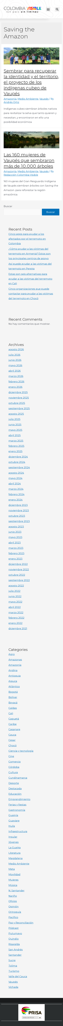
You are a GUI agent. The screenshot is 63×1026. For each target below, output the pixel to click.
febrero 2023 (16, 553)
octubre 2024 (16, 462)
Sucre (12, 960)
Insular (12, 836)
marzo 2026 (15, 376)
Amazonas (15, 659)
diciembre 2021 (17, 628)
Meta (11, 869)
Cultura (13, 772)
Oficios (12, 901)
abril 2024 (14, 483)
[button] (48, 9)
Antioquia (14, 675)
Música (12, 885)
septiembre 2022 (19, 580)
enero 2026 (15, 386)
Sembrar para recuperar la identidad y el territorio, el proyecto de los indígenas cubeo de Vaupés (31, 82)
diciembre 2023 (18, 505)
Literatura (14, 852)
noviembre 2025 (18, 397)
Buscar (8, 206)
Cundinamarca (17, 777)
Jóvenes (13, 842)
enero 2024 (15, 499)
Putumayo (15, 933)
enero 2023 (15, 558)
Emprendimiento (19, 799)
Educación (15, 793)
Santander (15, 954)
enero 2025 (15, 451)
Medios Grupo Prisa (31, 1017)
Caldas (12, 708)
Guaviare (13, 820)
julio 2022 (14, 591)
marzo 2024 (15, 488)
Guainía (13, 815)
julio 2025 (14, 419)
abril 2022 (14, 607)
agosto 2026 (16, 349)
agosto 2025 (16, 413)
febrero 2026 (16, 381)
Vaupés (44, 98)
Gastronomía (16, 810)
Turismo (13, 971)
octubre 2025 (16, 403)
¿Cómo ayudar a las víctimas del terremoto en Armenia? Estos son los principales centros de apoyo (29, 253)
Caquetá (13, 718)
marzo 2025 (15, 440)
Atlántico (14, 686)
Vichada (13, 987)
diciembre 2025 (18, 392)
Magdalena (15, 858)
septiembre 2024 (19, 467)
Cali (10, 713)
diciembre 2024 (18, 456)
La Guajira (14, 847)
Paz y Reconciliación (20, 922)
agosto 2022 (16, 585)
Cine (11, 756)
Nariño (12, 895)
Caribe (12, 724)
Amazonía (10, 98)
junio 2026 (14, 360)
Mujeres (13, 879)
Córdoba (13, 767)
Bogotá (13, 691)
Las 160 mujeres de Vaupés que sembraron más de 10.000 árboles (29, 160)
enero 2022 (15, 623)
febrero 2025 (16, 445)
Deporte (13, 783)
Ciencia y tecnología (20, 750)
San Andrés (15, 949)
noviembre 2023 (18, 510)
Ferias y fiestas (17, 804)
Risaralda (14, 944)
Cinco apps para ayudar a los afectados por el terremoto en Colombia (27, 239)
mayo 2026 (15, 365)
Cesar (12, 740)
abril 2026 (14, 370)
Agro (11, 654)
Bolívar (12, 697)
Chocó (12, 745)
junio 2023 (14, 531)
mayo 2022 (15, 601)
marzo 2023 (15, 548)
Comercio (14, 761)
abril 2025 (14, 435)
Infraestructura (17, 831)
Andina (12, 670)
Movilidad (14, 874)
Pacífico (13, 917)
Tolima (12, 965)
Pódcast (13, 928)
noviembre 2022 (18, 569)
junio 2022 (14, 596)
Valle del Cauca (17, 976)
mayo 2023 (15, 537)
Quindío (13, 938)
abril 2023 (14, 542)
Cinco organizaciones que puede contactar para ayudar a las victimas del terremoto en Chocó (30, 293)
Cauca (12, 734)
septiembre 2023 (19, 521)
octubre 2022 (16, 574)
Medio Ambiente (28, 98)
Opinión (13, 906)
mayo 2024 (15, 478)
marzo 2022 (15, 612)
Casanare (14, 729)
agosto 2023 (16, 526)
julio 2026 (14, 354)
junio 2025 (14, 424)
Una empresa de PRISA (31, 1010)
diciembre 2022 (18, 564)
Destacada (15, 788)
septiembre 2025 (19, 408)
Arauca (12, 681)
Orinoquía (14, 911)
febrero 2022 (16, 617)
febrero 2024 (16, 494)
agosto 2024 (16, 472)
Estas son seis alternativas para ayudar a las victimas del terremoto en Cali (30, 279)
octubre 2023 (16, 515)
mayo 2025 (15, 429)
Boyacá (12, 702)
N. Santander (16, 890)
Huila (11, 826)
